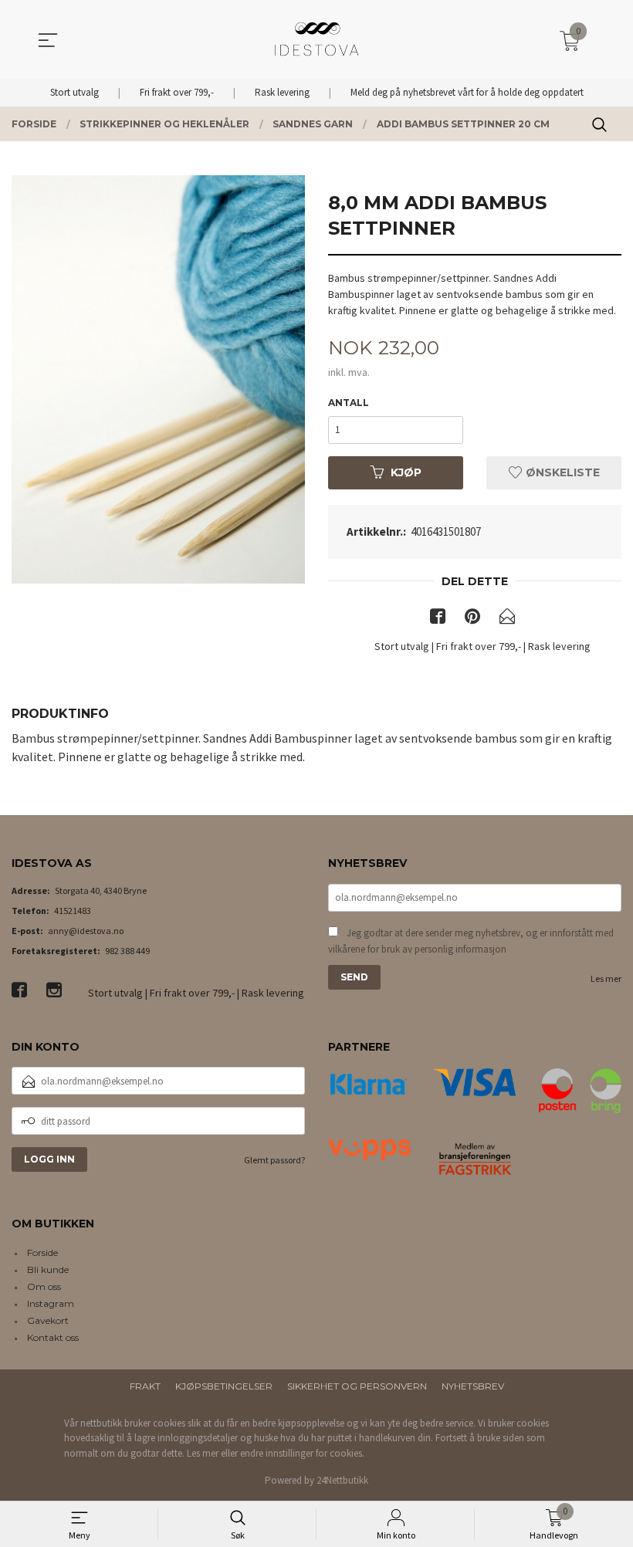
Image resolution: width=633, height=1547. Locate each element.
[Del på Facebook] (438, 619)
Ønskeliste (561, 472)
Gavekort (48, 1320)
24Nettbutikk (342, 1480)
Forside (42, 1252)
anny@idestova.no (86, 930)
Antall (348, 402)
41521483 (72, 910)
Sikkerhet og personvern (357, 1386)
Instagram (50, 1303)
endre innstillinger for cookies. (302, 1453)
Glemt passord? (274, 1160)
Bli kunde (48, 1269)
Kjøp (406, 472)
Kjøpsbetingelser (223, 1386)
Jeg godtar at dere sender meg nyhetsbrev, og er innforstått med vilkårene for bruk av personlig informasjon (471, 941)
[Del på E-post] (507, 619)
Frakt (145, 1386)
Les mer (606, 978)
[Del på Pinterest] (472, 619)
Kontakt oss (53, 1337)
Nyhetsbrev (473, 1386)
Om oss (44, 1286)
